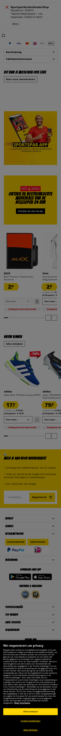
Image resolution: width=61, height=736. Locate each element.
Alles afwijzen (30, 729)
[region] (30, 688)
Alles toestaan (30, 711)
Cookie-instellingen (30, 720)
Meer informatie (22, 703)
